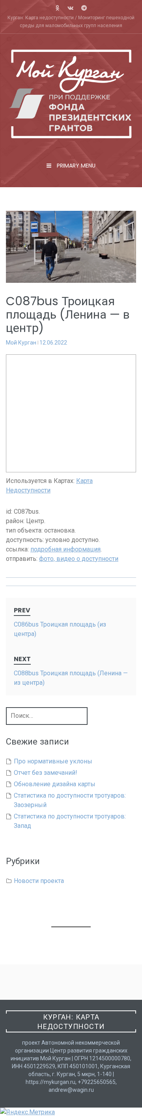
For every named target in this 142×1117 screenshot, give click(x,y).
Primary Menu (75, 166)
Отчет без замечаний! (45, 772)
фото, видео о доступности (78, 558)
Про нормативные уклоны (53, 761)
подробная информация (65, 549)
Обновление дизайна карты (54, 784)
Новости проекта (39, 881)
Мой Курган (21, 342)
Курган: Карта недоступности (71, 1021)
